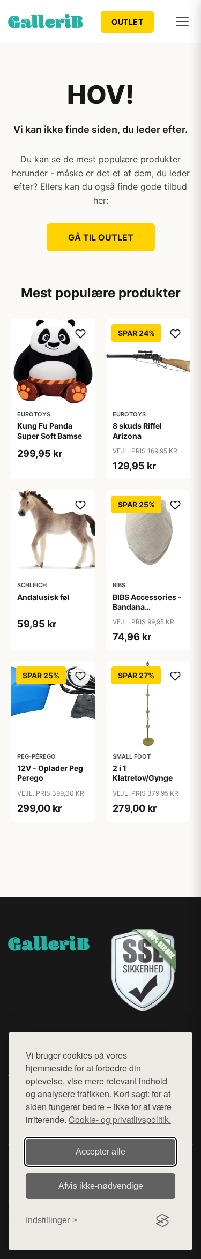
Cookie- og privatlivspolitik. (120, 1119)
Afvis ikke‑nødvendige (100, 1185)
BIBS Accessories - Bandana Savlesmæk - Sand (147, 607)
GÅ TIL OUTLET (100, 237)
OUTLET (127, 21)
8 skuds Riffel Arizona (137, 430)
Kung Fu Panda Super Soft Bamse (49, 430)
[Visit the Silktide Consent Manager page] (162, 1220)
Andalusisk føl (43, 597)
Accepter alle (100, 1151)
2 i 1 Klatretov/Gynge (143, 772)
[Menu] (182, 21)
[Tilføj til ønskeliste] (80, 333)
